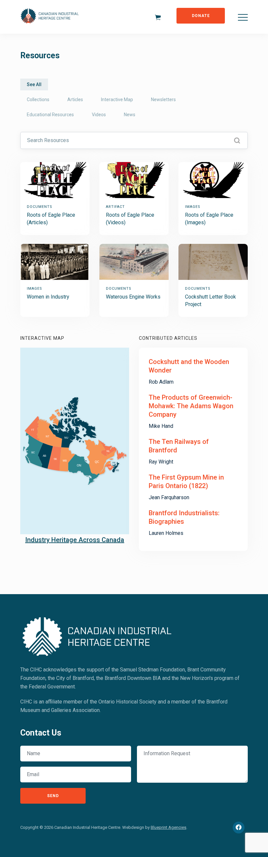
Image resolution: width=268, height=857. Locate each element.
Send (53, 795)
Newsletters (163, 99)
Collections (38, 99)
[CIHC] (97, 635)
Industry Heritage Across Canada (74, 540)
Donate (201, 15)
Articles (75, 99)
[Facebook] (238, 827)
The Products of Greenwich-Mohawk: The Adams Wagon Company (191, 405)
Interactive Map (117, 99)
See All (34, 84)
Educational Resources (50, 114)
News (129, 114)
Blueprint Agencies (168, 827)
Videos (99, 114)
